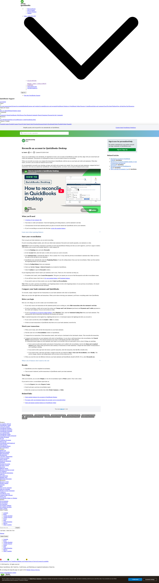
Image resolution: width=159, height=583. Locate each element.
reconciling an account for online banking (41, 312)
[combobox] (41, 133)
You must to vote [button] (61, 409)
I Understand (135, 579)
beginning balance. (65, 278)
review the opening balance (58, 228)
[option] (81, 539)
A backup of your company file (33, 220)
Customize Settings (149, 579)
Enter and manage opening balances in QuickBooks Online (40, 402)
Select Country (4, 536)
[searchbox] (44, 133)
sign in (62, 409)
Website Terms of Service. (33, 570)
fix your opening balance (51, 278)
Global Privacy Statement (36, 578)
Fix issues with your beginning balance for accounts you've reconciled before (45, 400)
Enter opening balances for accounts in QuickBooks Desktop (41, 397)
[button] (79, 102)
